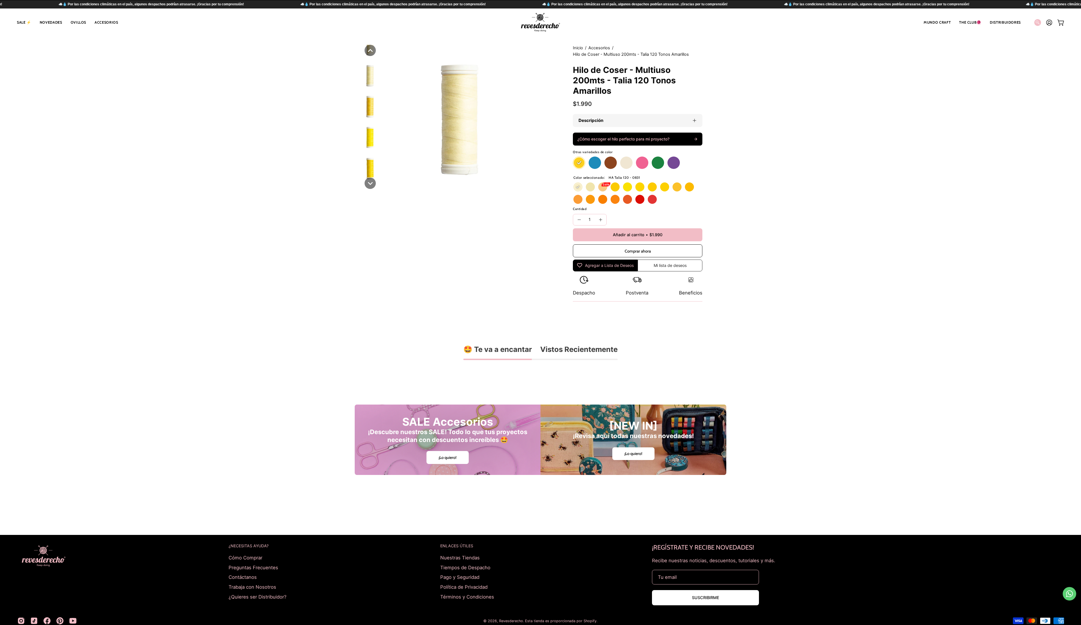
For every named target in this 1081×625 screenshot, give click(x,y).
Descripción (591, 120)
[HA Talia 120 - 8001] (590, 186)
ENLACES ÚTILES (456, 545)
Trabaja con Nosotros (252, 587)
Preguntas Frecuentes (253, 567)
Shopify (590, 621)
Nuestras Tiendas (460, 558)
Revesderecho (511, 621)
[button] (24, 22)
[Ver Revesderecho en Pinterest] (60, 621)
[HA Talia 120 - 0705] (664, 186)
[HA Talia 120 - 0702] (627, 186)
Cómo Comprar (245, 558)
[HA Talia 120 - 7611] (602, 186)
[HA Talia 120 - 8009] (627, 199)
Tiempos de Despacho (465, 567)
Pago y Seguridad (459, 577)
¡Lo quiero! (448, 457)
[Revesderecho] (540, 22)
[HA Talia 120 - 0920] (615, 199)
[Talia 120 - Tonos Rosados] (642, 163)
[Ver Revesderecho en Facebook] (47, 621)
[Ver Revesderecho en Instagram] (21, 621)
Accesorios (599, 47)
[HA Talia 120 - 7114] (639, 199)
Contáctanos (243, 577)
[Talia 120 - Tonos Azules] (595, 163)
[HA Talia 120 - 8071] (577, 199)
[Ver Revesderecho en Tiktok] (34, 621)
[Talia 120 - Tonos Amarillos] (579, 163)
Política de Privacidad (464, 587)
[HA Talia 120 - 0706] (677, 186)
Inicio (578, 47)
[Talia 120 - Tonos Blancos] (626, 163)
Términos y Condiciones (467, 596)
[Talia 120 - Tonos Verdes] (658, 163)
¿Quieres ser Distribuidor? (258, 596)
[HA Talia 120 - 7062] (689, 186)
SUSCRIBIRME (705, 597)
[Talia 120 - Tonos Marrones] (610, 163)
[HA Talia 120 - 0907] (590, 199)
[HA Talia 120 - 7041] (639, 186)
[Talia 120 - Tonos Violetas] (673, 163)
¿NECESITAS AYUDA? (249, 545)
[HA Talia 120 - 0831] (577, 186)
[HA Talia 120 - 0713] (652, 199)
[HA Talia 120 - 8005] (615, 186)
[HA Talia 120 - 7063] (602, 199)
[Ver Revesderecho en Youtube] (73, 621)
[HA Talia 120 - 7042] (652, 186)
